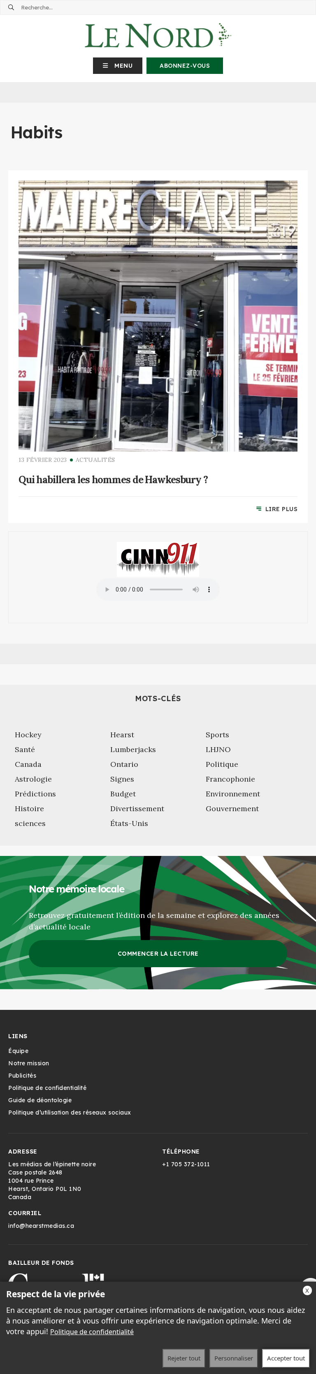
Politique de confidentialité (92, 1331)
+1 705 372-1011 (186, 1164)
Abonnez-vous (185, 65)
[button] (118, 65)
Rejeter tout (183, 1358)
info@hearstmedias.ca (41, 1225)
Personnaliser (233, 1358)
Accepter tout (286, 1358)
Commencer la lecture (158, 953)
